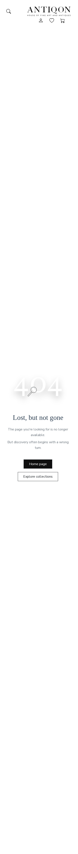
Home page (38, 464)
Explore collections (38, 476)
